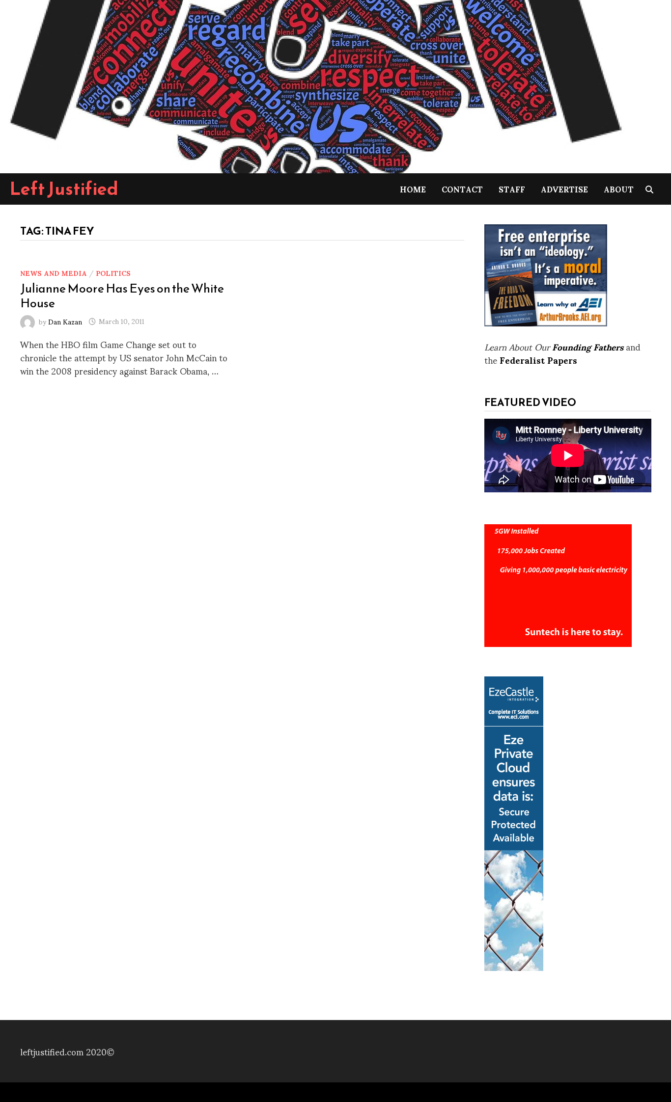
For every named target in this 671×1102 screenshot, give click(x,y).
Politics (113, 273)
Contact (462, 188)
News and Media (53, 273)
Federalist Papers (538, 360)
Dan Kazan (65, 321)
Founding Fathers (587, 346)
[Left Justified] (314, 85)
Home (413, 188)
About (619, 188)
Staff (512, 188)
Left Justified (64, 188)
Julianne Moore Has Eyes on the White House (122, 295)
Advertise (564, 188)
